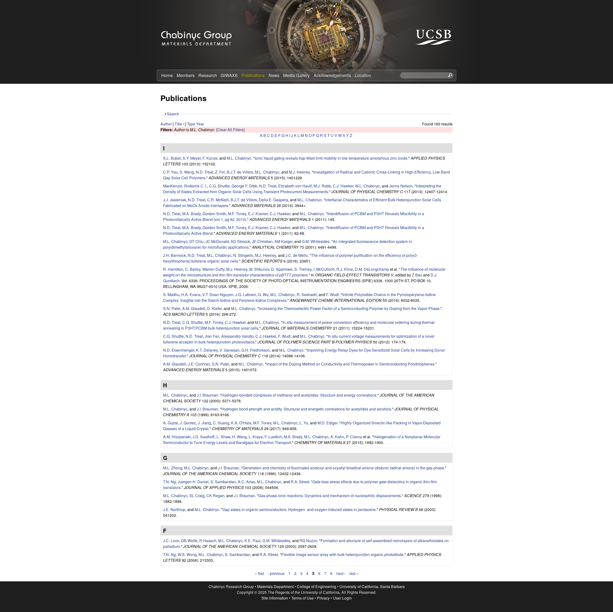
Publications (253, 75)
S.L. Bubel (172, 158)
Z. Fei (220, 172)
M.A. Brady (191, 213)
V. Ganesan (229, 350)
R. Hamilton (173, 269)
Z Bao (417, 275)
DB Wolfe (189, 540)
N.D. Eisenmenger (178, 350)
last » (353, 573)
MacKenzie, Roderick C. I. (185, 186)
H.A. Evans (190, 294)
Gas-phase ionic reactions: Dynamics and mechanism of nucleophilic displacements (329, 495)
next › (341, 573)
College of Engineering (316, 586)
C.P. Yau (170, 172)
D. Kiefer (214, 308)
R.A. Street (300, 481)
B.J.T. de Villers (240, 172)
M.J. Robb (322, 186)
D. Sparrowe (281, 269)
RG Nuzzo (308, 540)
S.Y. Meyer (192, 158)
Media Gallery (296, 75)
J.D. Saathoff (204, 436)
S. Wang (187, 172)
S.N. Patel (171, 308)
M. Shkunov (259, 269)
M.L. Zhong (172, 468)
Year (200, 124)
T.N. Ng (169, 481)
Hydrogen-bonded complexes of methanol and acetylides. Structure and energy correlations (298, 395)
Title (178, 124)
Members (186, 75)
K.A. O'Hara (241, 423)
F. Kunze (210, 158)
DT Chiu (196, 241)
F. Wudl (332, 294)
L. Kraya (256, 436)
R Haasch (207, 540)
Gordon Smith (214, 213)
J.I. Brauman (207, 395)
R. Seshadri (307, 294)
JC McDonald (217, 241)
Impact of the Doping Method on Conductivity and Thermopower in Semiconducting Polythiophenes (350, 364)
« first (259, 573)
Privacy (323, 598)
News (274, 75)
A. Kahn (337, 436)
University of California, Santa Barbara (372, 586)
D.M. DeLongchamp (372, 269)
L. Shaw (223, 436)
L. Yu (304, 423)
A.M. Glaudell (193, 308)
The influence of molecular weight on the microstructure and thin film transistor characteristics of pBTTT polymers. (304, 272)
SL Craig (196, 495)
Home (167, 75)
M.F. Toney (237, 213)
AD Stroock (240, 241)
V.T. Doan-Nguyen (217, 294)
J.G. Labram (245, 294)
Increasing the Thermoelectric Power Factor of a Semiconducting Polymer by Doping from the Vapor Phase (349, 308)
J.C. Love (171, 540)
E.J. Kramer (258, 213)
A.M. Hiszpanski (177, 436)
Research (208, 75)
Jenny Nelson (401, 186)
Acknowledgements (332, 75)
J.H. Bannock (174, 255)
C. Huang (221, 423)
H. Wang (239, 436)
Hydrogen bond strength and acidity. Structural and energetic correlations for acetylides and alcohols (306, 409)
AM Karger (283, 241)
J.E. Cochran (199, 364)
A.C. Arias (246, 481)
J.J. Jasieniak (174, 199)
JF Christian (262, 241)
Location (363, 75)
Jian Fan (212, 336)
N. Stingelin (243, 255)
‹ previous (276, 573)
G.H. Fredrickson (255, 350)
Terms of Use (302, 598)
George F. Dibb (244, 186)
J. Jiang (204, 423)
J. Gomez (188, 423)
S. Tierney (303, 269)
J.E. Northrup (174, 509)
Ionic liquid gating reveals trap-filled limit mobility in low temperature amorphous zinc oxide (331, 158)
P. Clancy (354, 436)
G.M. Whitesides (315, 241)
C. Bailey (192, 269)
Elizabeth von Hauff (295, 186)
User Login (342, 598)
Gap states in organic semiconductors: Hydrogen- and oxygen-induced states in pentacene (299, 509)
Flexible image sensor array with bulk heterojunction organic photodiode (342, 554)
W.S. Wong (187, 554)
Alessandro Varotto (237, 336)
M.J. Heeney (299, 172)
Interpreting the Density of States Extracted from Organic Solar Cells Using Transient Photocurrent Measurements (302, 188)
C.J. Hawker (343, 186)
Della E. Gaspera (273, 199)
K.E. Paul (252, 540)
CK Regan (215, 495)
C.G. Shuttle (219, 186)
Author (166, 124)
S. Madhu (171, 294)
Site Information (274, 598)
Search (173, 114)
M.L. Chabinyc (239, 158)
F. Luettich (273, 436)
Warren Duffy (213, 269)
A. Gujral (170, 423)
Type (191, 124)
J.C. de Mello (296, 255)
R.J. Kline (344, 269)
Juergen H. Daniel (193, 481)
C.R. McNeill (218, 199)
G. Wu (263, 294)
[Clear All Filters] (230, 129)
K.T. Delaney (207, 350)
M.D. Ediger (327, 423)
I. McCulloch (324, 269)
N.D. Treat (204, 172)
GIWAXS (229, 75)
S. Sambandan (223, 481)
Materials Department (275, 586)
